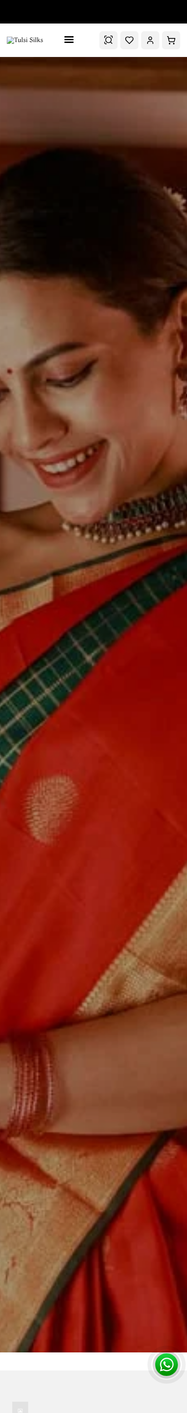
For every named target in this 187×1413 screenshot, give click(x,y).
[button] (171, 40)
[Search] (108, 40)
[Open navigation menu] (71, 40)
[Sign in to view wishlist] (129, 40)
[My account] (150, 40)
